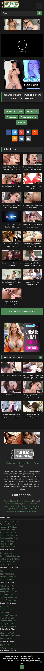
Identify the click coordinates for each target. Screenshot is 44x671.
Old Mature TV (6, 610)
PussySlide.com (6, 544)
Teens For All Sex (7, 562)
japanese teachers (15, 111)
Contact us (10, 463)
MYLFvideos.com (7, 648)
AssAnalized (5, 571)
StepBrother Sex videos (10, 636)
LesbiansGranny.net (8, 615)
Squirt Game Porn (7, 530)
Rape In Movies (10, 501)
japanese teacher (29, 117)
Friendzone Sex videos (9, 559)
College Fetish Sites (12, 506)
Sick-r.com (34, 504)
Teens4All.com (6, 553)
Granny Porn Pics (7, 624)
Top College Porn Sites (29, 509)
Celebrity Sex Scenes (29, 511)
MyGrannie (4, 607)
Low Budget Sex (7, 595)
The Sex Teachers (7, 645)
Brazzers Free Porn (8, 577)
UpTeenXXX (5, 565)
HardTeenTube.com (8, 580)
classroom (33, 111)
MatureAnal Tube (7, 618)
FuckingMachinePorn (9, 538)
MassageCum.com (8, 533)
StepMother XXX (7, 633)
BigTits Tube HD (7, 589)
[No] (41, 662)
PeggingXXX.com (7, 541)
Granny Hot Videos (8, 626)
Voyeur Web (23, 504)
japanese (12, 117)
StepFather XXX (7, 639)
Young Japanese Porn (9, 592)
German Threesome (8, 597)
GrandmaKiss (5, 612)
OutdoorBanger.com (8, 535)
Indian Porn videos (8, 600)
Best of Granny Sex (8, 621)
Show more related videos (22, 311)
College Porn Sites (13, 511)
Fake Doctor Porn (7, 547)
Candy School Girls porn (10, 556)
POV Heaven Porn (7, 586)
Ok (22, 667)
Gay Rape (14, 504)
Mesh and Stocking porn (10, 521)
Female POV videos (8, 527)
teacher (22, 122)
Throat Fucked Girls (24, 501)
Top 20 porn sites (7, 574)
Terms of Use (24, 463)
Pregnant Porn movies (9, 524)
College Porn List (27, 506)
